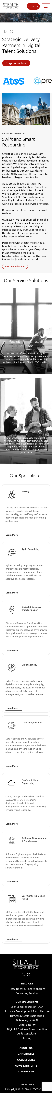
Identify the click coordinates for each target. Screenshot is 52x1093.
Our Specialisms (26, 1001)
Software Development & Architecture (27, 1011)
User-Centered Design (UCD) (27, 1006)
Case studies (26, 1059)
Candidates (26, 1053)
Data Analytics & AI (27, 1020)
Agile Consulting (27, 1033)
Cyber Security (27, 1024)
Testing (27, 1038)
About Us (25, 1047)
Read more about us (15, 266)
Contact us (33, 6)
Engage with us (16, 63)
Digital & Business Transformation (27, 1029)
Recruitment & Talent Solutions (27, 988)
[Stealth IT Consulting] (10, 6)
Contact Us (26, 1071)
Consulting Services (27, 993)
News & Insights (26, 1065)
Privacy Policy (27, 1083)
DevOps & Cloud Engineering (27, 1015)
